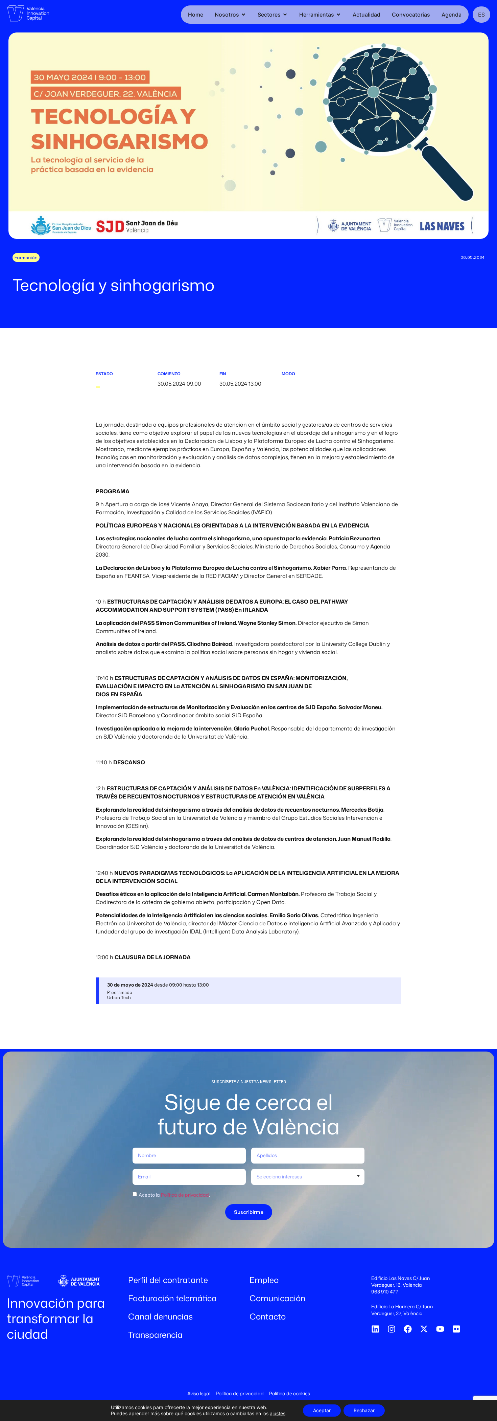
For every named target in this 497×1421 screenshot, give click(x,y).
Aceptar (322, 1410)
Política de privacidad (185, 1195)
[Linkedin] (375, 1329)
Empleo (264, 1280)
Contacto (268, 1316)
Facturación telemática (172, 1298)
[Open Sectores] (285, 14)
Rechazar (364, 1410)
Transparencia (155, 1334)
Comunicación (277, 1298)
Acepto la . (174, 1195)
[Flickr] (456, 1329)
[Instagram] (391, 1329)
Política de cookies (289, 1393)
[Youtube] (440, 1329)
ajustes (277, 1413)
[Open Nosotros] (243, 14)
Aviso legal (198, 1393)
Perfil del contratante (168, 1280)
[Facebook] (408, 1329)
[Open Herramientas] (338, 14)
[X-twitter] (424, 1329)
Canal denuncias (160, 1316)
